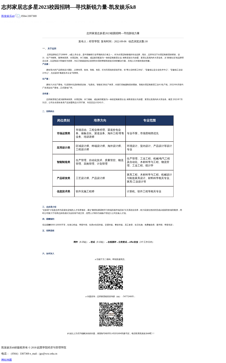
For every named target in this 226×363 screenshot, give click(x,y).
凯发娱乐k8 (8, 16)
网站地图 (6, 359)
